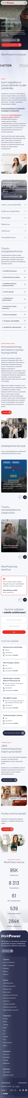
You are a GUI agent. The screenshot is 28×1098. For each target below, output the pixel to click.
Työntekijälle (6, 1057)
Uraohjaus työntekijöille (9, 1004)
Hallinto (5, 1045)
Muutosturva (6, 1001)
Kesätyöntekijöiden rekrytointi (10, 1010)
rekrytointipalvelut (15, 115)
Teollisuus (5, 231)
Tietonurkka (6, 1054)
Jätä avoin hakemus (8, 780)
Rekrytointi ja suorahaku (9, 986)
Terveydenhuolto (8, 237)
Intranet (3, 1090)
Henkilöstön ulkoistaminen (10, 1007)
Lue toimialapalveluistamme (11, 196)
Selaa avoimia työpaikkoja (9, 40)
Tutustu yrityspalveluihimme (10, 45)
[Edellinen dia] (20, 497)
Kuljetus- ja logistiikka (8, 965)
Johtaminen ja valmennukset (10, 995)
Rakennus (5, 224)
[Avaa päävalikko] (25, 2)
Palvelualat (6, 218)
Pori (4, 1033)
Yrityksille (5, 1060)
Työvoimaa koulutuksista (9, 998)
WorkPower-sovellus (8, 1075)
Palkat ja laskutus (7, 1042)
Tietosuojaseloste (5, 1082)
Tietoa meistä (6, 1072)
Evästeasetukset (22, 1082)
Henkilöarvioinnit (7, 989)
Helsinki (5, 1021)
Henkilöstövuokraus (8, 983)
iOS (14, 1086)
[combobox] (14, 620)
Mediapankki (6, 1063)
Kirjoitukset (6, 462)
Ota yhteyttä (6, 829)
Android (17, 1086)
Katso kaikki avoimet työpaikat (12, 733)
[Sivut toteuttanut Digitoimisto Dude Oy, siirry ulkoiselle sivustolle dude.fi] (4, 1094)
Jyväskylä (5, 1024)
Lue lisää (5, 412)
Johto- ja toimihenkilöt (11, 204)
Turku (4, 1039)
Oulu (4, 1030)
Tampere (5, 1018)
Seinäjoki (5, 1036)
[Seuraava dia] (25, 497)
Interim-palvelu (7, 992)
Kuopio (5, 1027)
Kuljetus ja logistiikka (10, 211)
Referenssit (15, 462)
